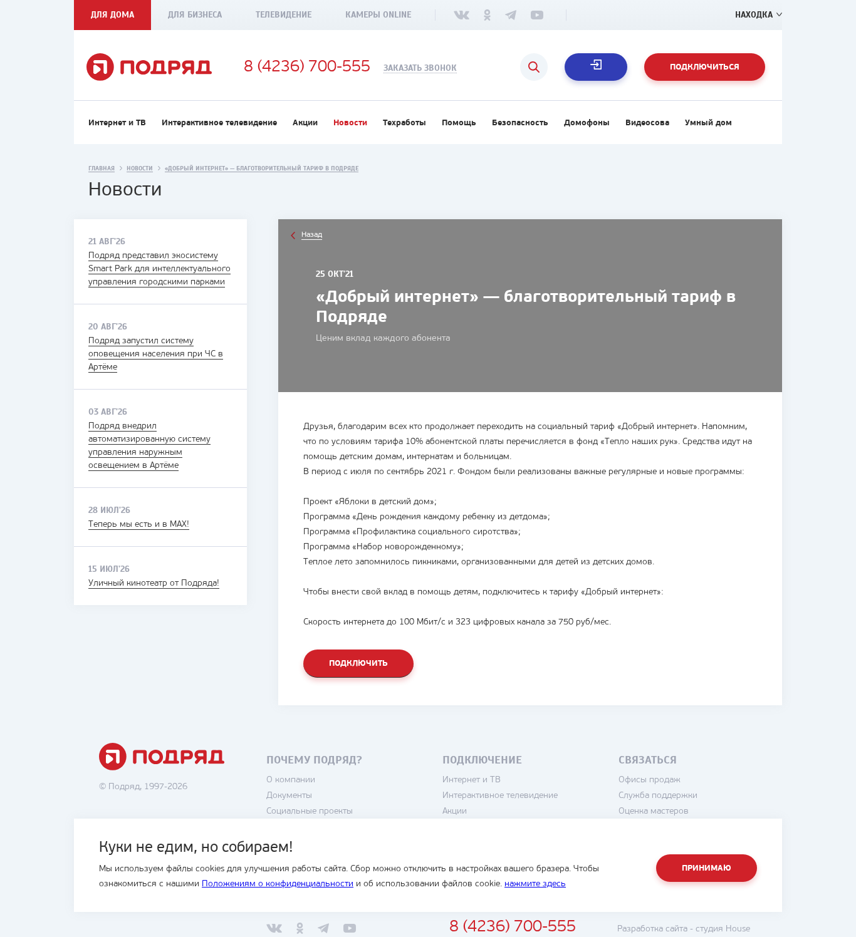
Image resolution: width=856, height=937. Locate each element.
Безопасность (520, 123)
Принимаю (706, 868)
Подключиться (704, 67)
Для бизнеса (195, 14)
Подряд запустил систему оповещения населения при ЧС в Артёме (155, 354)
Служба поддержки (658, 795)
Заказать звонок (420, 68)
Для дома (112, 14)
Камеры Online (378, 14)
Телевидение (283, 14)
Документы (289, 795)
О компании (290, 780)
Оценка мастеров (654, 811)
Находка (754, 14)
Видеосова (647, 123)
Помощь (459, 123)
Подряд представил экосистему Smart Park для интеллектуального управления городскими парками (159, 269)
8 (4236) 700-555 (307, 67)
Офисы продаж (650, 780)
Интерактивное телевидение (219, 123)
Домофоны (587, 123)
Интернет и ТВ (117, 123)
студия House (723, 929)
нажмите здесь (535, 884)
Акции (305, 123)
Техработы (404, 123)
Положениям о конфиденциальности (277, 884)
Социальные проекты (309, 811)
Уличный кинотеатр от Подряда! (153, 583)
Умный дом (708, 123)
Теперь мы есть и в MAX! (138, 524)
